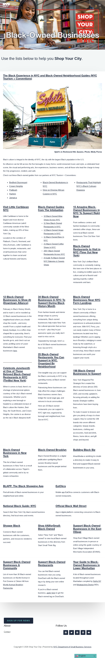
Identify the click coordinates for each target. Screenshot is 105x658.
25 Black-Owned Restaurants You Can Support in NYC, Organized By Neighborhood (51, 360)
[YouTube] (88, 632)
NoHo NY (97, 581)
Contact (7, 632)
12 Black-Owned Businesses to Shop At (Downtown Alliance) (17, 300)
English (82, 656)
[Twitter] (71, 632)
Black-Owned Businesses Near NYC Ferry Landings (86, 300)
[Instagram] (77, 632)
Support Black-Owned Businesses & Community (16, 565)
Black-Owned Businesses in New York (15, 453)
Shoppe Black (11, 526)
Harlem (12, 194)
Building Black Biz (84, 450)
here (15, 351)
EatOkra (61, 486)
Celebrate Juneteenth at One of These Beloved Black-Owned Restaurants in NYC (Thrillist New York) (16, 374)
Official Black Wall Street (71, 506)
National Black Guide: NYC (19, 506)
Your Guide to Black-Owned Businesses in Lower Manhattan (86, 565)
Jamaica (13, 198)
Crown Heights (16, 186)
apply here (51, 593)
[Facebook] (65, 632)
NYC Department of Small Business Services (72, 647)
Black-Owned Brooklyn (52, 450)
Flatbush (13, 190)
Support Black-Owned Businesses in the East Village (87, 529)
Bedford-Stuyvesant (18, 182)
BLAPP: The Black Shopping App (23, 486)
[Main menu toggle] (99, 5)
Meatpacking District (85, 585)
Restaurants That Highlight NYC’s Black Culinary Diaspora (88, 186)
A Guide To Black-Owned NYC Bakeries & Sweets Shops (54, 261)
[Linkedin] (83, 632)
